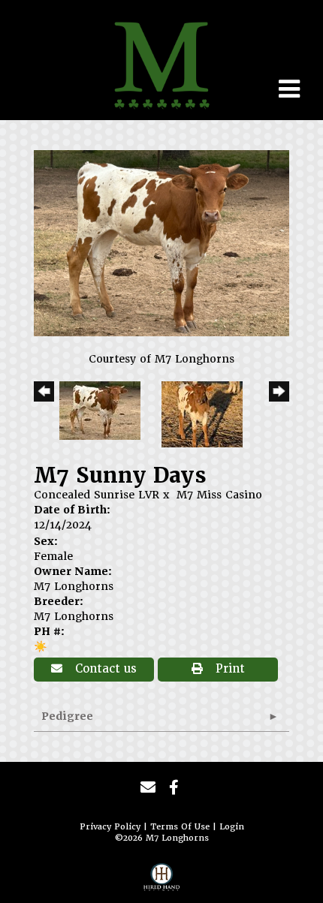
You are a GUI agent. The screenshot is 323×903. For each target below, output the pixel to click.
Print (228, 668)
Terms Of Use (180, 826)
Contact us (104, 668)
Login (231, 826)
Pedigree (67, 716)
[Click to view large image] (161, 242)
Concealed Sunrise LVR (96, 494)
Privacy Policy (110, 826)
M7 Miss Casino (219, 494)
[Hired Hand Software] (161, 881)
